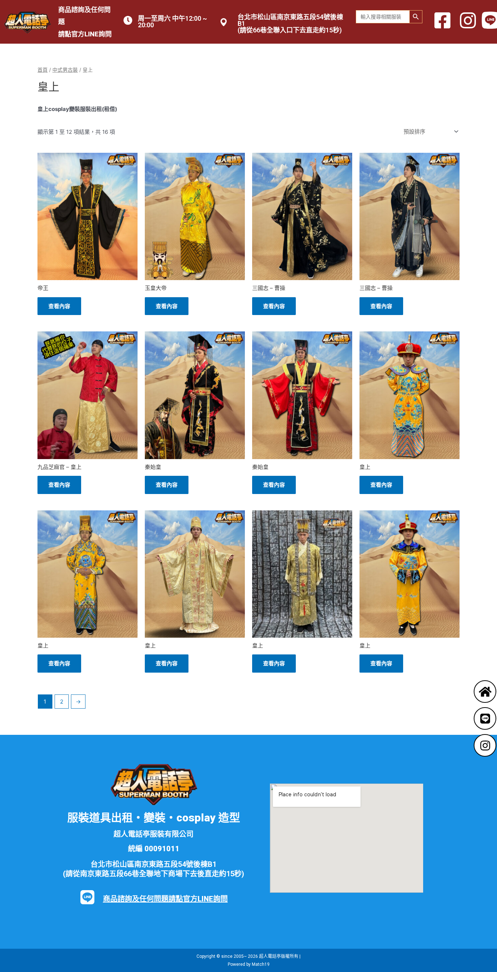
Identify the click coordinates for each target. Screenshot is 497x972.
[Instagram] (485, 745)
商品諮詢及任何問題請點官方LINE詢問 (165, 899)
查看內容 (59, 306)
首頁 (42, 70)
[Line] (485, 718)
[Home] (485, 691)
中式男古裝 (65, 70)
